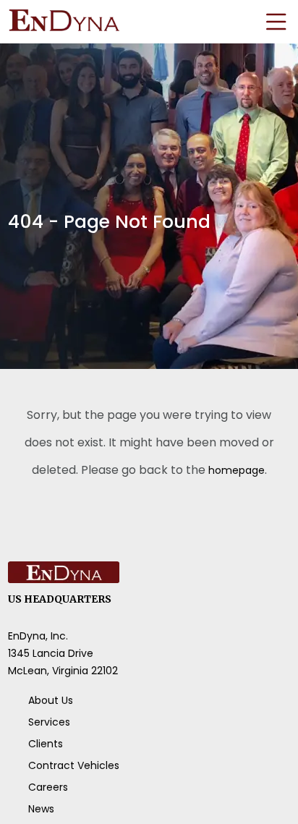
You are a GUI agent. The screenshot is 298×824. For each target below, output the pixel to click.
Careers (48, 787)
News (41, 809)
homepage (236, 470)
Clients (45, 743)
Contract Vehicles (73, 765)
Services (49, 722)
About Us (50, 700)
